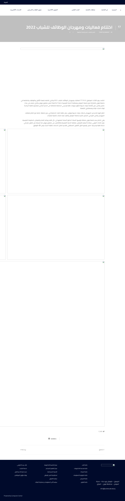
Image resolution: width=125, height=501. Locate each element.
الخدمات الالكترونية (15, 10)
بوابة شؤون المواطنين (20, 475)
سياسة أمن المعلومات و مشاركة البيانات (46, 482)
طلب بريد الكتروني (22, 465)
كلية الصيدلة (84, 472)
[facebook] (120, 2)
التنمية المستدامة (52, 472)
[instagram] (113, 2)
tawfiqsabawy (104, 32)
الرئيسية (114, 10)
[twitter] (117, 496)
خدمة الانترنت (23, 468)
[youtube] (116, 2)
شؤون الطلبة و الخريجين (34, 10)
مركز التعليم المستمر (51, 468)
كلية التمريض (83, 478)
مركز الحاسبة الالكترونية (50, 465)
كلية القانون (84, 482)
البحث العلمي (75, 10)
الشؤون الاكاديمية (53, 10)
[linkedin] (113, 496)
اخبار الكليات (91, 32)
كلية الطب (84, 465)
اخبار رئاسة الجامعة (82, 32)
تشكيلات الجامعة (90, 10)
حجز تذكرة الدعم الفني (21, 472)
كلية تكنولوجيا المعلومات (80, 475)
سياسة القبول (53, 478)
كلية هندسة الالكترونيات (80, 468)
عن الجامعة (104, 10)
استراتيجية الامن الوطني (50, 475)
